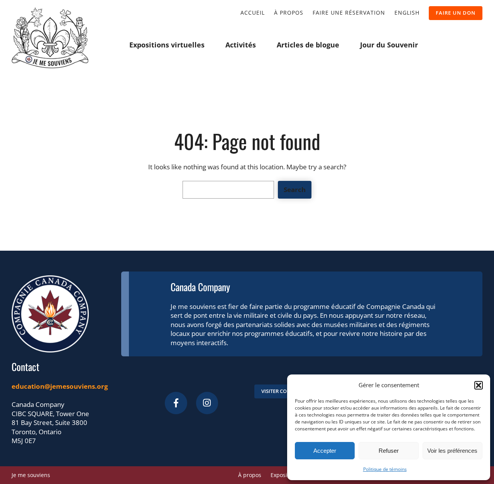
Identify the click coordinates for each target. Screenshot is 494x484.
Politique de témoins (385, 469)
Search (295, 189)
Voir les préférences (452, 450)
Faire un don (455, 12)
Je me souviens (31, 475)
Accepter (324, 450)
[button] (478, 385)
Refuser (389, 450)
